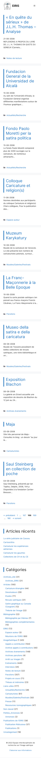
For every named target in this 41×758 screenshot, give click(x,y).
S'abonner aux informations (20, 750)
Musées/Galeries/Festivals (18, 264)
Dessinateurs (11, 592)
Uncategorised (10, 732)
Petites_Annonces (11, 713)
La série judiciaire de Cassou (16, 538)
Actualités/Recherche (16, 115)
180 (9, 518)
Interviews (10, 667)
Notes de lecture (14, 58)
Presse (8, 701)
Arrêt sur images (12, 659)
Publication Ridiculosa (15, 724)
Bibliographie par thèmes (16, 618)
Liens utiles (8, 686)
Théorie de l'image (13, 610)
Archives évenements (16, 411)
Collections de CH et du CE (15, 557)
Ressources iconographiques (18, 705)
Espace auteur (13, 220)
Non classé (8, 709)
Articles (6, 584)
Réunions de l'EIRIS (14, 636)
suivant (16, 518)
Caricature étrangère (14, 588)
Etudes (8, 596)
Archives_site (9, 577)
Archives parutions (13, 655)
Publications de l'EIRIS (13, 720)
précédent (9, 515)
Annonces (9, 717)
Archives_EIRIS (12, 581)
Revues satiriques (13, 600)
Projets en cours (12, 678)
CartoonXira (8, 542)
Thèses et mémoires (14, 682)
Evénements (11, 663)
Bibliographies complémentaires (20, 622)
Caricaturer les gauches (14, 553)
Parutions (10, 314)
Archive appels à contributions (19, 648)
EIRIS (15, 5)
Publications (11, 728)
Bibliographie (9, 614)
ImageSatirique (10, 640)
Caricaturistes (12, 451)
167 (25, 515)
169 (35, 515)
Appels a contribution (15, 644)
